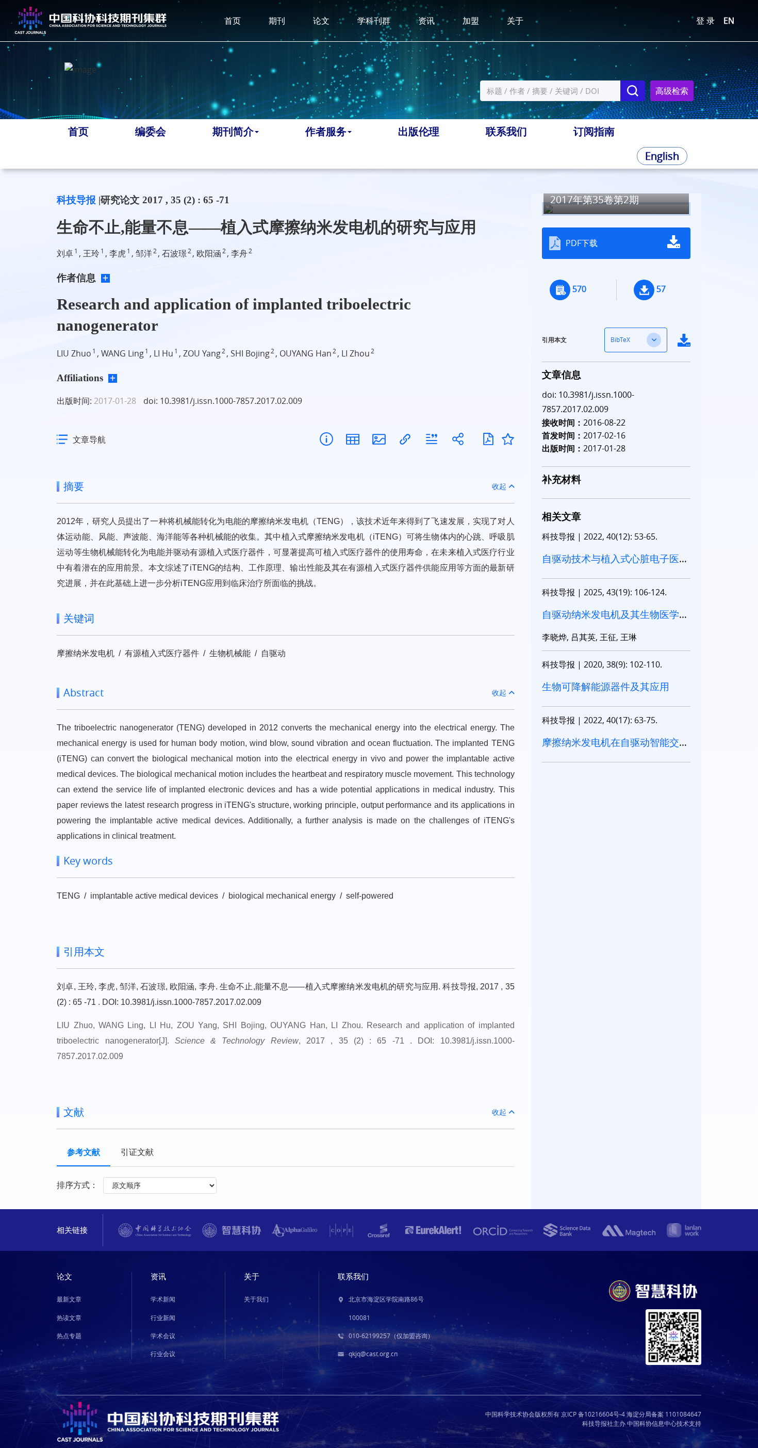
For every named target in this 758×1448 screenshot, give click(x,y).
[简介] (326, 439)
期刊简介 (233, 131)
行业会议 (163, 1353)
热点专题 (69, 1335)
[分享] (458, 439)
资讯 (426, 20)
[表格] (352, 439)
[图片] (379, 439)
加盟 (471, 20)
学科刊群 (373, 20)
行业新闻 (163, 1317)
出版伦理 (418, 131)
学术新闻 (163, 1299)
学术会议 (163, 1335)
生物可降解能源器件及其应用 (605, 686)
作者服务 (326, 131)
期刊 (277, 20)
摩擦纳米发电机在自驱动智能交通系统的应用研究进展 (615, 749)
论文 (321, 20)
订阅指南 (594, 131)
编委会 (150, 131)
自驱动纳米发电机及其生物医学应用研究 (615, 621)
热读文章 (69, 1317)
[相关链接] (405, 439)
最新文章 (69, 1299)
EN (728, 20)
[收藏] (508, 439)
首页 (232, 20)
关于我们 (256, 1299)
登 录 (705, 20)
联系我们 (506, 131)
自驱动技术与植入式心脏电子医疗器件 (615, 565)
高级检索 (671, 90)
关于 (515, 20)
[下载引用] (431, 439)
